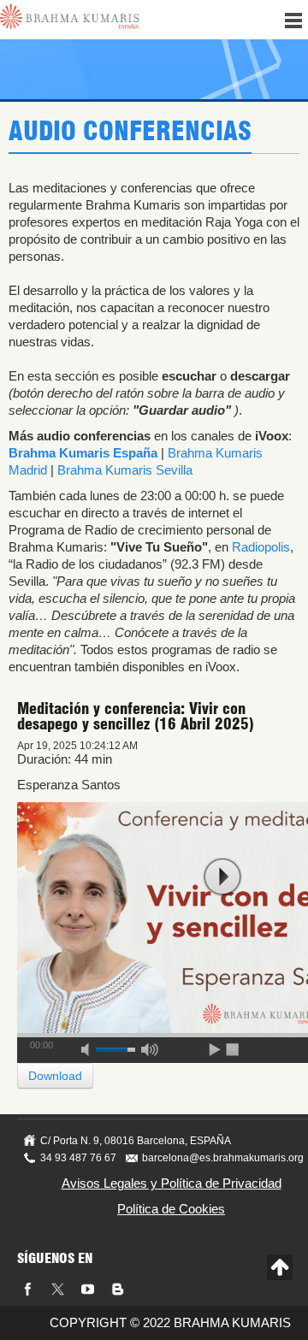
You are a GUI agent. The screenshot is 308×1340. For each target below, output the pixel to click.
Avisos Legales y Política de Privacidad (171, 1183)
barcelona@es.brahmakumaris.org (223, 1158)
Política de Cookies (171, 1208)
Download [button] (55, 1076)
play (222, 877)
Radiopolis (261, 547)
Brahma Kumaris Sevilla (124, 470)
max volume (149, 1046)
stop (233, 1046)
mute (90, 1046)
